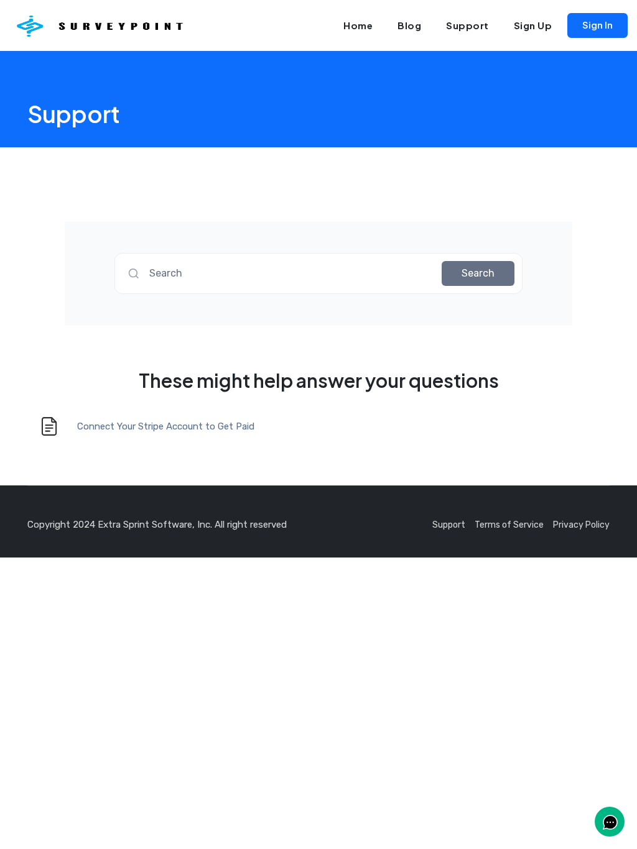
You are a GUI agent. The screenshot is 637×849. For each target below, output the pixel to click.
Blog (409, 25)
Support (467, 25)
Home (358, 25)
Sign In (597, 24)
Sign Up (533, 25)
